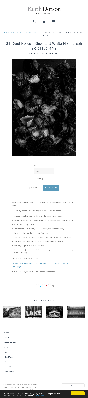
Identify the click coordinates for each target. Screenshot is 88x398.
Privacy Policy (8, 372)
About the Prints (9, 342)
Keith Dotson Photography (44, 53)
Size (35, 165)
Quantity (39, 178)
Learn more (39, 395)
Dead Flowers (32, 33)
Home (6, 33)
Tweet (40, 286)
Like (35, 286)
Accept (78, 393)
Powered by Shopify (32, 387)
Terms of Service (9, 367)
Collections (17, 33)
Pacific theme (8, 387)
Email (52, 286)
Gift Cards (7, 362)
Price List (6, 337)
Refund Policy (8, 357)
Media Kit (6, 347)
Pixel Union (20, 387)
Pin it (46, 286)
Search (6, 333)
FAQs (5, 352)
